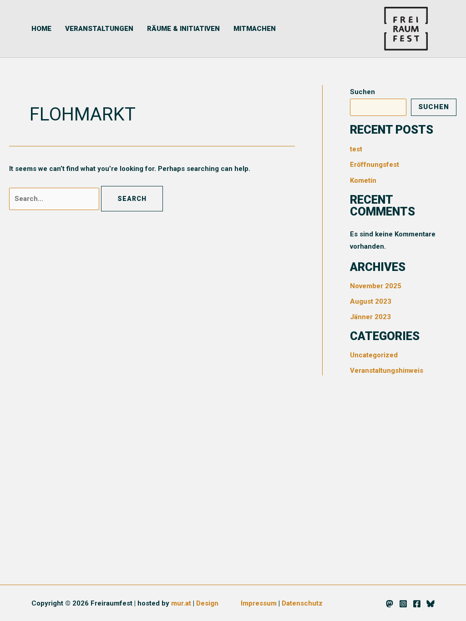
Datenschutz (302, 603)
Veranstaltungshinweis (386, 370)
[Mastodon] (389, 604)
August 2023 (370, 301)
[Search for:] (55, 199)
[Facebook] (417, 604)
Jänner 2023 (370, 317)
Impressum (259, 603)
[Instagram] (403, 604)
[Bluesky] (430, 604)
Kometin (363, 180)
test (356, 149)
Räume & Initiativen (183, 29)
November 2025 (375, 286)
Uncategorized (374, 355)
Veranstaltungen (99, 29)
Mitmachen (254, 29)
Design (207, 603)
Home (41, 29)
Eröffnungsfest (374, 164)
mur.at (181, 603)
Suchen (362, 92)
